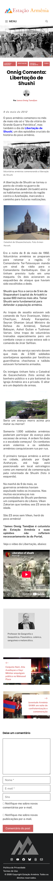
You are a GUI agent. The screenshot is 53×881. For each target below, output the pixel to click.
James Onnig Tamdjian (27, 100)
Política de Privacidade (14, 867)
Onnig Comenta (34, 63)
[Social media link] (11, 859)
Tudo (46, 63)
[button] (46, 21)
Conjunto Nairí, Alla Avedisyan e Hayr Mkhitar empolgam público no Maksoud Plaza (15, 673)
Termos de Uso (10, 871)
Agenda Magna (7, 63)
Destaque (22, 63)
